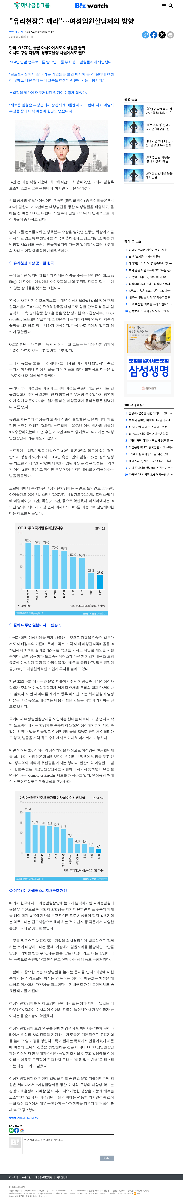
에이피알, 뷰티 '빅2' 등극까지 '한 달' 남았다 (155, 263)
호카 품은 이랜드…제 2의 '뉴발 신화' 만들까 (155, 270)
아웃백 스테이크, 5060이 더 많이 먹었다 (153, 277)
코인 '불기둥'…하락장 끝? (144, 256)
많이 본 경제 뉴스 (134, 405)
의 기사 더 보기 (24, 1118)
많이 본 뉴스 (132, 241)
